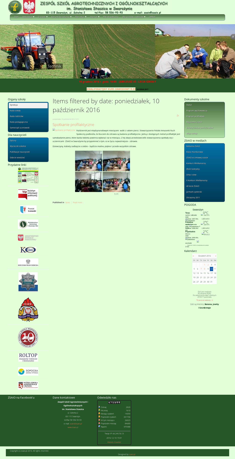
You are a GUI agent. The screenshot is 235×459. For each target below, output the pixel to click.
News (67, 202)
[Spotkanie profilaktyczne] (64, 130)
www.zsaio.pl (73, 427)
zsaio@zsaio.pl (76, 423)
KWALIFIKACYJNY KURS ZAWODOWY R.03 (111, 89)
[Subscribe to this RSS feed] (178, 116)
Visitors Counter (114, 442)
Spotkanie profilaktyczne (73, 124)
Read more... (78, 202)
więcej (50, 65)
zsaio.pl (132, 454)
